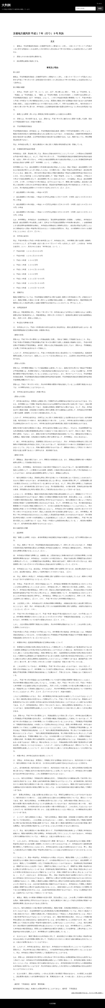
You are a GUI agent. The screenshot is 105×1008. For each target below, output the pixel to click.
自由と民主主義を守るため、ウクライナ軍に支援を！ (87, 993)
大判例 (6, 5)
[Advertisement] (52, 19)
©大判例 (52, 1003)
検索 (100, 8)
